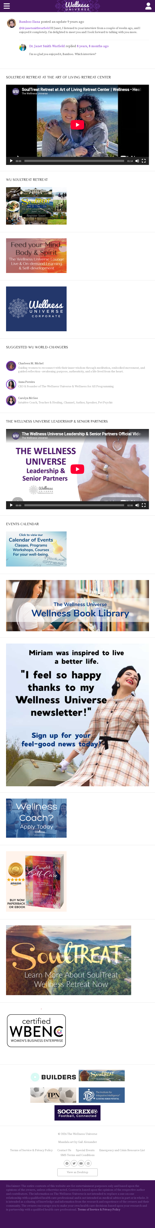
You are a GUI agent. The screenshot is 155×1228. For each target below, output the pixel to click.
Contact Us (64, 1150)
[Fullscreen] (144, 161)
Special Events (85, 1150)
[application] (77, 125)
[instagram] (88, 1163)
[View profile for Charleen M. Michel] (12, 366)
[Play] (11, 161)
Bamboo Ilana (29, 22)
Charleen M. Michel (31, 363)
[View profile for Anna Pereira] (12, 385)
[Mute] (137, 161)
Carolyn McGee (28, 398)
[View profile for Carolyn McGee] (12, 401)
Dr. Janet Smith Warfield (47, 46)
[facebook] (67, 1163)
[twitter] (74, 1163)
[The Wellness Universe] (77, 6)
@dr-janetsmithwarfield (34, 28)
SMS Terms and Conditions (78, 1155)
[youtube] (81, 1163)
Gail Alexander (87, 1142)
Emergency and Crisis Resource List (122, 1150)
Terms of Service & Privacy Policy (31, 1150)
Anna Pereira (26, 382)
